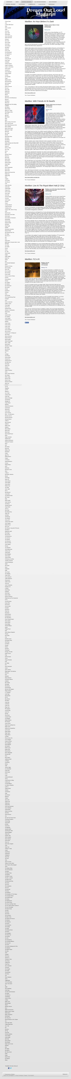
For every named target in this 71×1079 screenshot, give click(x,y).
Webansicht (65, 1074)
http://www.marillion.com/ (30, 250)
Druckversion (8, 1074)
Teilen (27, 322)
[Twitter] (11, 1068)
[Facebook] (8, 1068)
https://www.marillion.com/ (30, 92)
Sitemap (12, 1074)
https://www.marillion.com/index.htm (32, 177)
